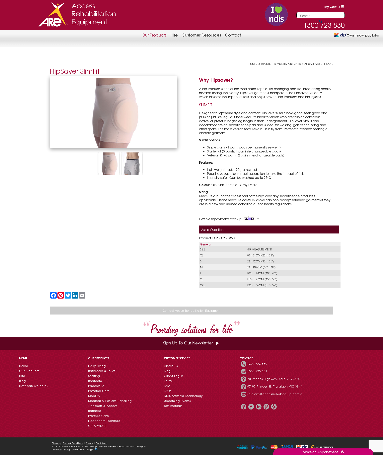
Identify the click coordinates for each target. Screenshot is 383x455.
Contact (233, 35)
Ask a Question (212, 229)
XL (201, 279)
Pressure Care (98, 416)
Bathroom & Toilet (101, 371)
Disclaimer (101, 443)
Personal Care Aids (307, 64)
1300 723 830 (257, 364)
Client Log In (173, 376)
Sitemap (56, 443)
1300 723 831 (257, 371)
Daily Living (97, 366)
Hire (174, 35)
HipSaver (328, 64)
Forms (168, 381)
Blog (22, 381)
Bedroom (95, 381)
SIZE (202, 249)
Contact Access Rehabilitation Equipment (191, 311)
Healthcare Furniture (104, 421)
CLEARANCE (97, 426)
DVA (167, 386)
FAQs (167, 391)
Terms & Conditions (73, 443)
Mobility (94, 396)
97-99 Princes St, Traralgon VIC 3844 (274, 386)
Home (252, 64)
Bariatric (94, 411)
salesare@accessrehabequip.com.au (276, 394)
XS (201, 255)
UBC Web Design (84, 449)
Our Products (154, 35)
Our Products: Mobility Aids (275, 64)
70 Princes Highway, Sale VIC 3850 (273, 379)
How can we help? (33, 386)
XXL (202, 285)
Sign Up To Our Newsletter (188, 343)
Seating (94, 376)
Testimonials (173, 406)
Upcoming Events (177, 401)
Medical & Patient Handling (110, 401)
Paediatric (96, 386)
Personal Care (99, 391)
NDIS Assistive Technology (183, 396)
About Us (171, 366)
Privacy (89, 443)
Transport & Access (102, 406)
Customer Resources (201, 35)
